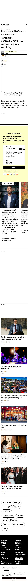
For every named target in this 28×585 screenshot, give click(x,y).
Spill (4, 529)
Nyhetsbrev (4, 540)
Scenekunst (18, 524)
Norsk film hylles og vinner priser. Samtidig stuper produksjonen (12, 487)
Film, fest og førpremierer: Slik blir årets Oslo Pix (13, 426)
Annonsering (18, 542)
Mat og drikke (8, 516)
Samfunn (5, 371)
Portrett (8, 60)
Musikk (5, 60)
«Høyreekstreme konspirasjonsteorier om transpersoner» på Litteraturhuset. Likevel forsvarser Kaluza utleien (13, 457)
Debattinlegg (18, 543)
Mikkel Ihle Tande (19, 559)
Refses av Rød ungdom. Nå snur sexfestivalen (11, 368)
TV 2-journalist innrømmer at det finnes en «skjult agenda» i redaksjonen (14, 397)
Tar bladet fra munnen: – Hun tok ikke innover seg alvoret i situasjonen (13, 338)
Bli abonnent (18, 540)
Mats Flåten (18, 563)
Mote (5, 520)
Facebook (3, 542)
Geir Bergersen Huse (20, 554)
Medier (5, 400)
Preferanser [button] (14, 580)
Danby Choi (18, 549)
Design (17, 503)
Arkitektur (7, 503)
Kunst (16, 507)
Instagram (3, 543)
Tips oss (17, 545)
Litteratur (3, 461)
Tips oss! (7, 57)
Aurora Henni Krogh (11, 51)
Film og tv (3, 491)
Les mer (6, 570)
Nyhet (9, 371)
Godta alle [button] (14, 578)
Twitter (3, 545)
